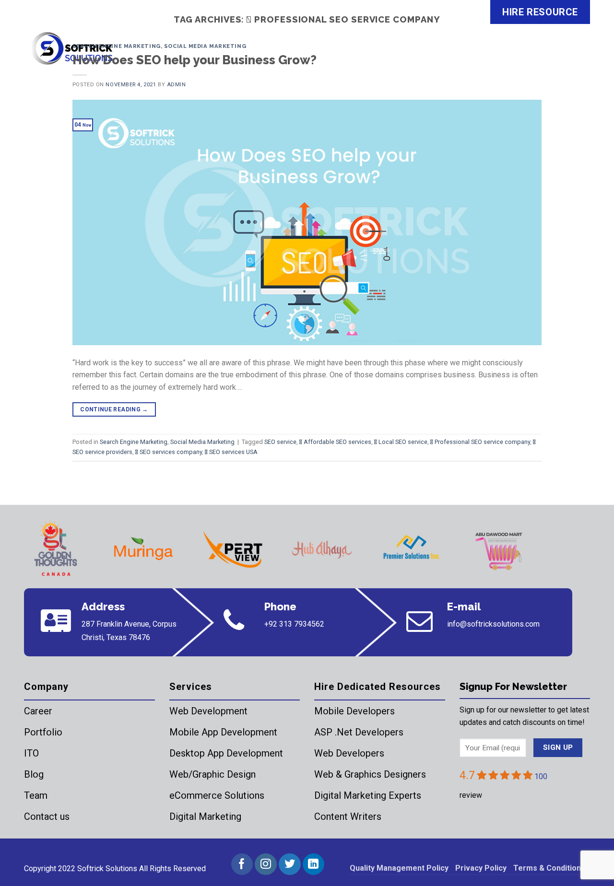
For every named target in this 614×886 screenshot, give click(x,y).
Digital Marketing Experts (367, 795)
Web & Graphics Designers (370, 774)
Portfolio (43, 732)
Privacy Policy (481, 868)
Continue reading (114, 409)
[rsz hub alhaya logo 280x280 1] (322, 549)
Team (35, 795)
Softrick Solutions (107, 868)
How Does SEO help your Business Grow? (194, 60)
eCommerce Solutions (216, 795)
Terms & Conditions (549, 868)
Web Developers (349, 753)
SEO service (280, 441)
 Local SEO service (400, 441)
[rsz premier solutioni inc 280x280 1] (411, 549)
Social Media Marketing (205, 46)
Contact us (47, 816)
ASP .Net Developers (358, 732)
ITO (31, 753)
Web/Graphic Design (212, 774)
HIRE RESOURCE (540, 12)
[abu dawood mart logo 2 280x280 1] (500, 549)
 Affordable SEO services (335, 441)
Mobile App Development (223, 732)
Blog (34, 774)
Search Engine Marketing (116, 46)
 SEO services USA (231, 451)
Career (38, 711)
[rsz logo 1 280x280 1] (54, 549)
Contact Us (558, 54)
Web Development (208, 711)
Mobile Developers (354, 711)
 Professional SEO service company (480, 441)
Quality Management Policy (399, 868)
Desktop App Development (226, 753)
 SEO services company (168, 451)
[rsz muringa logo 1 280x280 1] (143, 549)
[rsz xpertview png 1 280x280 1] (232, 549)
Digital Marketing (205, 816)
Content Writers (347, 816)
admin (176, 85)
